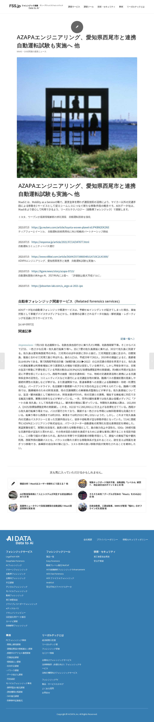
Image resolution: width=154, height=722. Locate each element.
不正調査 (10, 582)
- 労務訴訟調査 (12, 657)
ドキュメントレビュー (16, 612)
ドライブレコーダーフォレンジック (21, 604)
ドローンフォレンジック (17, 569)
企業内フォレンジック (16, 578)
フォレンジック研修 (51, 648)
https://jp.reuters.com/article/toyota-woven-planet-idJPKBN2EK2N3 (70, 227)
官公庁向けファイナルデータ (59, 586)
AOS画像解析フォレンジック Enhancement (65, 569)
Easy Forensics (53, 561)
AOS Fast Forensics (55, 573)
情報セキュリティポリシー (135, 539)
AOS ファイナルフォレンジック (60, 578)
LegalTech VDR (12, 556)
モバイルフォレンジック (17, 591)
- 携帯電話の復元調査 (15, 687)
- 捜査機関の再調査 (14, 691)
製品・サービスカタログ (53, 684)
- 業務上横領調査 (13, 644)
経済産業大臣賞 (49, 640)
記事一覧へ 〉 (128, 338)
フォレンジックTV (50, 679)
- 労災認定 (10, 679)
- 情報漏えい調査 (13, 661)
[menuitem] (74, 6)
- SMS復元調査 (12, 696)
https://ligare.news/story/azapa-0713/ (53, 271)
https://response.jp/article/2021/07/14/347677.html (60, 242)
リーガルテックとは (53, 635)
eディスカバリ (12, 608)
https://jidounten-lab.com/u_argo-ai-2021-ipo (57, 286)
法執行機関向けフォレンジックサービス (59, 672)
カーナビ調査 (12, 621)
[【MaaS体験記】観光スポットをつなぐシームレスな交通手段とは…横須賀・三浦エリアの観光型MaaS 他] (2, 361)
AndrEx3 (50, 582)
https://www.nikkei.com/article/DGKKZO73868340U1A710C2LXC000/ (70, 256)
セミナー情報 (48, 653)
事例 (8, 635)
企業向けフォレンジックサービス (56, 660)
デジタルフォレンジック (17, 586)
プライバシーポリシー (107, 539)
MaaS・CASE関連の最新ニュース (31, 51)
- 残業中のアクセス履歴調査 (18, 653)
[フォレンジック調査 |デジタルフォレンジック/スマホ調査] (37, 6)
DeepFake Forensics (15, 561)
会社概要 (88, 539)
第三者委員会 (12, 599)
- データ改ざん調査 (14, 674)
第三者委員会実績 (101, 556)
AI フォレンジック (14, 565)
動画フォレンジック (15, 595)
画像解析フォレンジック (17, 625)
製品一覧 (50, 556)
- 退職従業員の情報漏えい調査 (19, 648)
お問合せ (46, 692)
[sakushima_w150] (77, 117)
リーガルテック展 (50, 644)
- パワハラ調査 (12, 670)
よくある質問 (48, 688)
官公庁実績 (99, 561)
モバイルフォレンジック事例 (18, 683)
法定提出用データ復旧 (16, 617)
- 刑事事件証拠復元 (14, 700)
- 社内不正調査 (12, 666)
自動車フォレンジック (16, 573)
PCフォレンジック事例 (16, 640)
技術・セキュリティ (105, 551)
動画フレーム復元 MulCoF (57, 565)
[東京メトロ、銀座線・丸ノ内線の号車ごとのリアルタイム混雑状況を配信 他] (151, 361)
